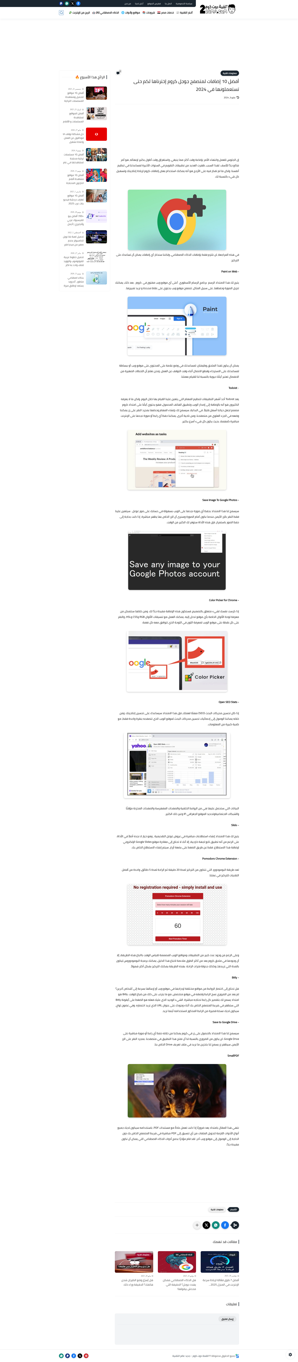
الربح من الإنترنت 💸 (79, 12)
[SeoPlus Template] (237, 1356)
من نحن (127, 4)
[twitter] (72, 3)
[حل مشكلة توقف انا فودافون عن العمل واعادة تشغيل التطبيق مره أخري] (96, 134)
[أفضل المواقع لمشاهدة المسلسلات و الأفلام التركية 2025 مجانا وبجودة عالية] (96, 113)
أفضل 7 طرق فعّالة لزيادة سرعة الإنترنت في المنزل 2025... (221, 1282)
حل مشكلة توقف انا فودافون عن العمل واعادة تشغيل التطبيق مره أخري (73, 138)
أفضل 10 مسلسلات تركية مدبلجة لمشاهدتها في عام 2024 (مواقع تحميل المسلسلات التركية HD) (73, 159)
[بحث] (61, 12)
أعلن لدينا (139, 4)
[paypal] (61, 3)
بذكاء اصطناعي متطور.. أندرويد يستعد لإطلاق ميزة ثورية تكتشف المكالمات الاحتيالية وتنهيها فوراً (73, 282)
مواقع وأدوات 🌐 (130, 12)
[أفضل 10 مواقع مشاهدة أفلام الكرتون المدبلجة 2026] (96, 175)
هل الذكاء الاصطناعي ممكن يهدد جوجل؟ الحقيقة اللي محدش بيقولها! (179, 1284)
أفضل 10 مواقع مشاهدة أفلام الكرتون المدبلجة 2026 (75, 179)
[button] (225, 1225)
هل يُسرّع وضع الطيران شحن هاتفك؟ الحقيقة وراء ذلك (137, 1282)
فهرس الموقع (154, 4)
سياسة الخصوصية (184, 4)
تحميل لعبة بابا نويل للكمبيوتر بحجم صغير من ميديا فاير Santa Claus (73, 241)
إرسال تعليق (227, 1319)
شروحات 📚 (148, 12)
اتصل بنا (168, 4)
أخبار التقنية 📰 (184, 12)
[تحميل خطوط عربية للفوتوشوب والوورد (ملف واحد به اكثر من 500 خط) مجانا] (96, 257)
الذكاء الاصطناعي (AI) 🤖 (105, 12)
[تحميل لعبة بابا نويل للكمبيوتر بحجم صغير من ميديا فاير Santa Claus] (96, 236)
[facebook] (78, 3)
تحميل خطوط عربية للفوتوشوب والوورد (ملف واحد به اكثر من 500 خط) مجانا (74, 261)
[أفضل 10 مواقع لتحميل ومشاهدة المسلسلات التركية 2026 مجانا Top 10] (96, 93)
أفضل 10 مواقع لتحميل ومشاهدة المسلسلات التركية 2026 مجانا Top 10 (74, 97)
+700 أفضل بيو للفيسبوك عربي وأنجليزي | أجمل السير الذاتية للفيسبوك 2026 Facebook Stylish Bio (73, 220)
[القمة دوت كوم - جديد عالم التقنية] (218, 9)
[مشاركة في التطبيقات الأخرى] (197, 1225)
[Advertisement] (149, 46)
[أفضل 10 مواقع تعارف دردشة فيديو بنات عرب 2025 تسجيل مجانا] (96, 195)
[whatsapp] (67, 3)
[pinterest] (86, 1355)
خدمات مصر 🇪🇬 (165, 12)
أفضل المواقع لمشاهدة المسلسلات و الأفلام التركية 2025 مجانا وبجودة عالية (73, 117)
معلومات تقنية (230, 73)
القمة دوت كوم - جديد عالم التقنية (190, 1355)
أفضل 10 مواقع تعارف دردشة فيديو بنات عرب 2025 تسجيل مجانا (73, 200)
